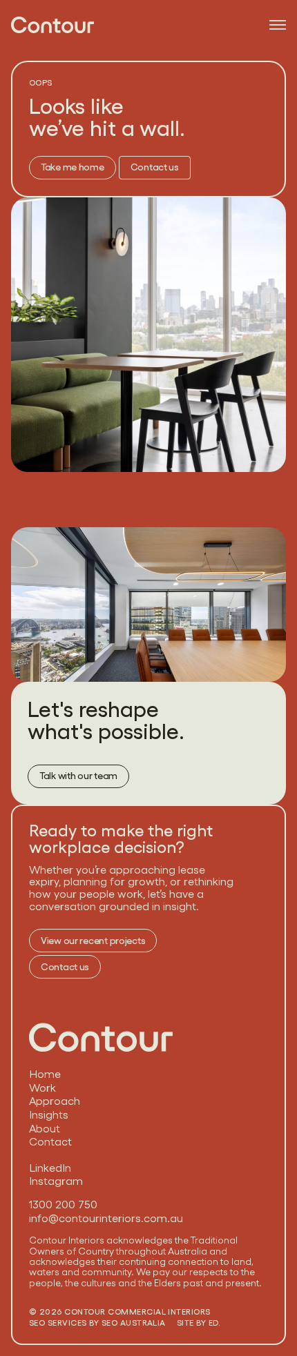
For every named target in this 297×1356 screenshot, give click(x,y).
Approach (54, 1101)
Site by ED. (198, 1323)
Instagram (56, 1181)
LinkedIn (50, 1168)
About (44, 1129)
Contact (50, 1142)
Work (42, 1088)
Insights (48, 1115)
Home (45, 1074)
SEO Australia (134, 1323)
